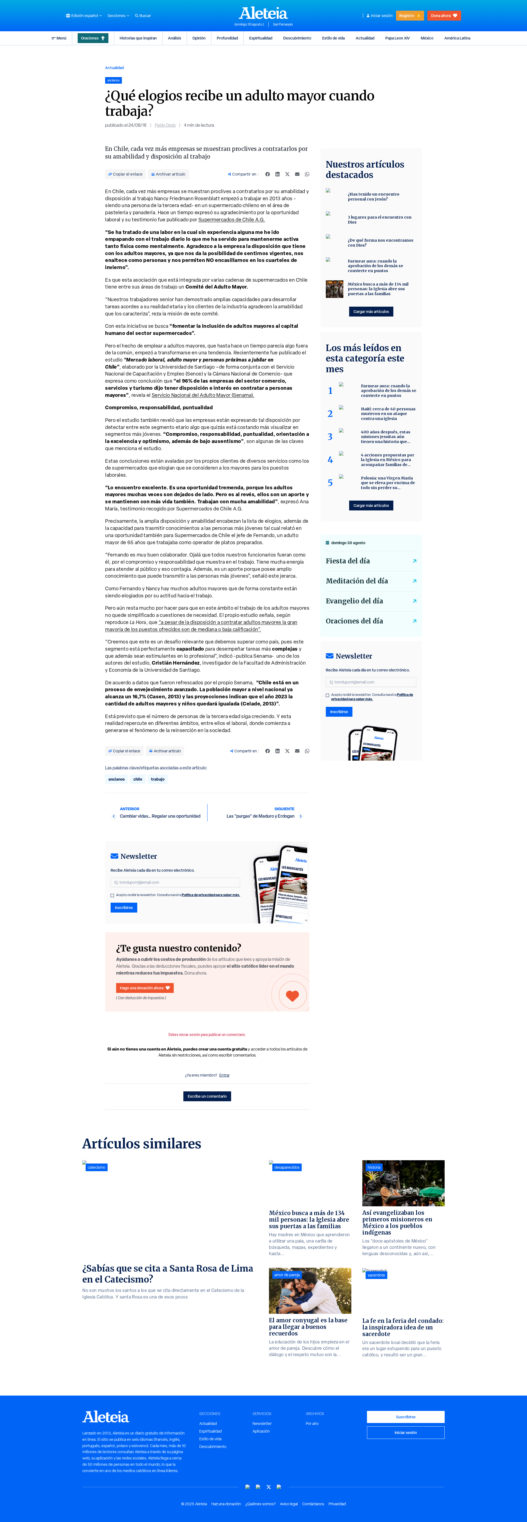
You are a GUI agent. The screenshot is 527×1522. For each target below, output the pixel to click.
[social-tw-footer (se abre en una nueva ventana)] (268, 1487)
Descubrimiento (297, 38)
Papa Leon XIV (397, 38)
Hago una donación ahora (141, 987)
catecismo (96, 1167)
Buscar (145, 15)
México (427, 38)
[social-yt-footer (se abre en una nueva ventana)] (247, 1487)
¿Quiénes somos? (260, 1503)
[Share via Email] (297, 174)
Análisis (174, 38)
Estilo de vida (333, 38)
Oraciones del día (354, 621)
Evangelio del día (354, 601)
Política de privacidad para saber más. (211, 895)
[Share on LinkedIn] (277, 174)
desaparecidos (286, 1167)
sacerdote (376, 1275)
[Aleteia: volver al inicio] (263, 12)
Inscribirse (124, 907)
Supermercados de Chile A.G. (231, 219)
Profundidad (227, 38)
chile (137, 779)
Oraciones (90, 38)
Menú (61, 38)
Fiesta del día (348, 561)
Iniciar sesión (382, 15)
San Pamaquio (283, 24)
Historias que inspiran (138, 38)
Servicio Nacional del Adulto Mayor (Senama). (203, 395)
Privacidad (337, 1503)
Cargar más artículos (371, 311)
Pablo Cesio (165, 125)
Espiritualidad (260, 38)
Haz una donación (226, 1503)
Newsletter (262, 1423)
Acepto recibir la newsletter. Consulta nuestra (178, 895)
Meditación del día (357, 581)
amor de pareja (287, 1274)
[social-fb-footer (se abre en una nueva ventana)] (258, 1487)
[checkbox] (112, 895)
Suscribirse (406, 1416)
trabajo (157, 779)
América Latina (457, 38)
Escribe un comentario (207, 1096)
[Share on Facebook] (267, 174)
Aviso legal (289, 1503)
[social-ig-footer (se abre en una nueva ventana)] (279, 1487)
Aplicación (261, 1431)
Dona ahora (441, 15)
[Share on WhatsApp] (307, 174)
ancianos (116, 779)
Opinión (199, 38)
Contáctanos (313, 1503)
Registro (406, 15)
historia (374, 1167)
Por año (312, 1423)
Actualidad (365, 38)
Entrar (224, 1075)
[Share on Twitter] (287, 174)
